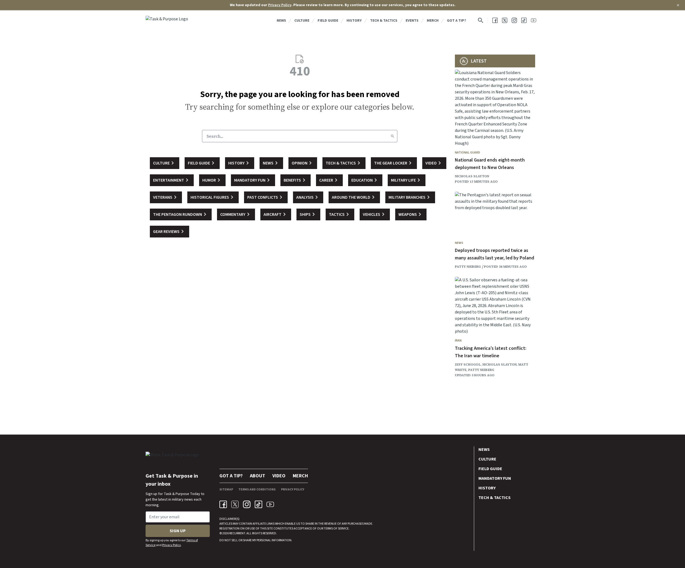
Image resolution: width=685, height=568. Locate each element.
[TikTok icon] (258, 504)
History (354, 20)
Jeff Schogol (468, 364)
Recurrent (237, 533)
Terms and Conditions (257, 489)
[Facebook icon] (223, 504)
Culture (301, 20)
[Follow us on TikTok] (524, 20)
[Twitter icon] (235, 504)
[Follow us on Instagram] (514, 20)
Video (279, 476)
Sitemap (226, 489)
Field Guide (328, 20)
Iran (458, 340)
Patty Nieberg (468, 266)
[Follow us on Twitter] (504, 20)
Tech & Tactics (383, 20)
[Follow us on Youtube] (533, 20)
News (281, 20)
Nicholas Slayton (472, 176)
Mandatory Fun (494, 478)
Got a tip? (456, 20)
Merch (433, 20)
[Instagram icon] (246, 504)
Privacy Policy (279, 5)
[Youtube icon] (270, 504)
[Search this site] (480, 20)
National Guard (467, 152)
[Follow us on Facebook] (495, 20)
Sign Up (178, 531)
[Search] (392, 136)
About (257, 476)
